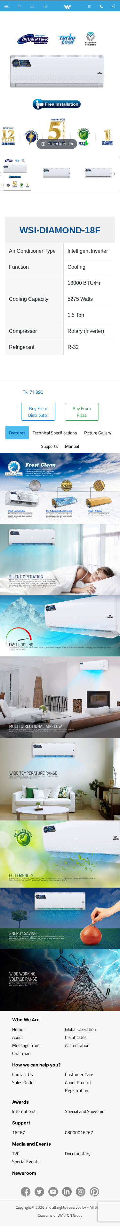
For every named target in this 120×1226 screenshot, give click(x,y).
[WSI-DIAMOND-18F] (57, 174)
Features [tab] (17, 432)
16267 (18, 1132)
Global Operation (80, 1029)
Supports (49, 446)
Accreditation (77, 1045)
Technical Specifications (55, 432)
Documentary (78, 1153)
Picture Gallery (97, 432)
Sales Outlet (23, 1082)
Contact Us (22, 1074)
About (17, 1037)
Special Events (26, 1161)
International (24, 1111)
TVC (16, 1153)
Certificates (76, 1037)
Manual (72, 446)
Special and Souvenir (84, 1111)
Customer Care (79, 1074)
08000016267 (79, 1132)
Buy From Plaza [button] (82, 411)
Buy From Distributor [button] (38, 411)
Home (17, 1029)
